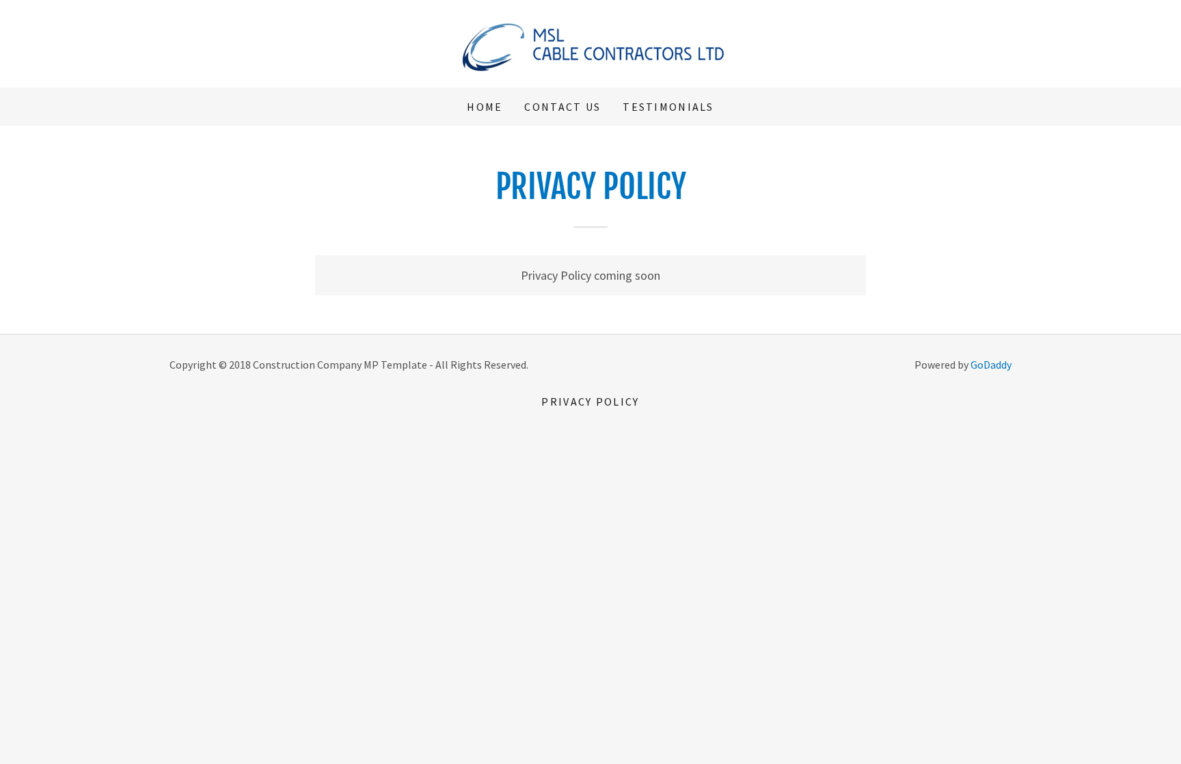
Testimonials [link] (668, 107)
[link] (590, 42)
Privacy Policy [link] (590, 401)
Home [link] (484, 107)
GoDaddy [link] (991, 364)
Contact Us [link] (562, 107)
